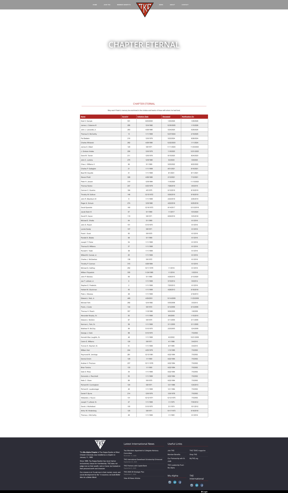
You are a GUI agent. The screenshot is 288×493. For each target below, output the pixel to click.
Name (83, 116)
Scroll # (125, 116)
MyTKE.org (194, 458)
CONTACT (185, 5)
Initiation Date (142, 116)
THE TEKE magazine (197, 450)
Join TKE (171, 450)
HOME (95, 5)
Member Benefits (174, 454)
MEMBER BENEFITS (124, 5)
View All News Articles (132, 478)
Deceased (166, 116)
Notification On (188, 116)
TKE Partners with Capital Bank (135, 465)
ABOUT (172, 5)
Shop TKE (193, 454)
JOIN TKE (107, 5)
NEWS (161, 5)
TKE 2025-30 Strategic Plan (134, 472)
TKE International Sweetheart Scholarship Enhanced (143, 459)
